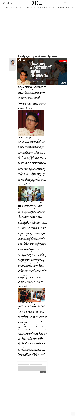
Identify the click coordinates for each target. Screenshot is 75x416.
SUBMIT (43, 372)
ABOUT (68, 7)
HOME (6, 7)
